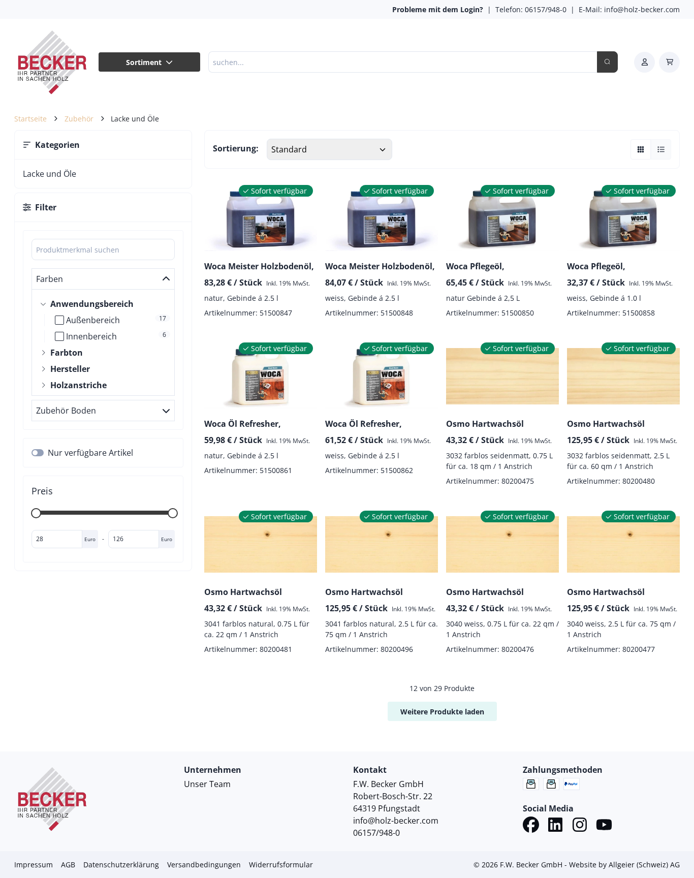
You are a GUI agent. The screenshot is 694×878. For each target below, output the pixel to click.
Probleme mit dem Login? (437, 9)
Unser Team (207, 784)
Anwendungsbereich (92, 303)
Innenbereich (91, 336)
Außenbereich (93, 320)
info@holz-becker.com (395, 820)
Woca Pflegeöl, (475, 266)
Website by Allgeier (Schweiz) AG (624, 864)
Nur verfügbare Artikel (90, 452)
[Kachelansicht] (640, 149)
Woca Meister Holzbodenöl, (259, 266)
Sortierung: (236, 148)
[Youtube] (604, 826)
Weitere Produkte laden (442, 711)
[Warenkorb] (669, 62)
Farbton (66, 352)
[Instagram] (580, 826)
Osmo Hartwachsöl (485, 423)
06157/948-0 (376, 832)
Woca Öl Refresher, (242, 423)
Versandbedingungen (204, 864)
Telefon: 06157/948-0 (530, 9)
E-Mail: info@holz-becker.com (629, 9)
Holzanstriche (78, 385)
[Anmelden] (644, 62)
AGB (68, 864)
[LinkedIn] (555, 826)
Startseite (30, 118)
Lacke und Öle (49, 173)
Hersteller (70, 368)
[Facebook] (531, 826)
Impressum (33, 864)
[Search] (607, 62)
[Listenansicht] (661, 149)
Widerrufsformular (281, 864)
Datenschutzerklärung (121, 864)
